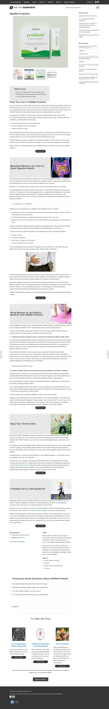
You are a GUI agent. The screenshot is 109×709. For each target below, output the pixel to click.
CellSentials (82, 50)
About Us (58, 2)
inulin (66, 356)
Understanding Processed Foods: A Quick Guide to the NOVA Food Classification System (88, 25)
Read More (18, 657)
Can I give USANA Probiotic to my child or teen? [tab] (26, 591)
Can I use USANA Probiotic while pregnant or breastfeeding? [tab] (30, 594)
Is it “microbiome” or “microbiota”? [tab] (22, 204)
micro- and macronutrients (30, 107)
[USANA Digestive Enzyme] (1, 354)
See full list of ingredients (17, 541)
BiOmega (81, 61)
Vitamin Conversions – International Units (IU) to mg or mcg (88, 46)
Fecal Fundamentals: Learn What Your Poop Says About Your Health (88, 78)
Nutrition (26, 2)
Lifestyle (42, 2)
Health (34, 2)
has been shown (23, 465)
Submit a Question (69, 2)
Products (50, 2)
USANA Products (83, 53)
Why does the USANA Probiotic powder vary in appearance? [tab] (30, 587)
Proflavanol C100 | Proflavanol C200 (88, 74)
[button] (90, 2)
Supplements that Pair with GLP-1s (88, 15)
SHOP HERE (40, 151)
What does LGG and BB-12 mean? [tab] (22, 366)
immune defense (36, 510)
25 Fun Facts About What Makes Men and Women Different (88, 57)
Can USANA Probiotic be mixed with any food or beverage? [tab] (29, 584)
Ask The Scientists (16, 2)
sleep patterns (31, 240)
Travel (13, 243)
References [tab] (15, 607)
